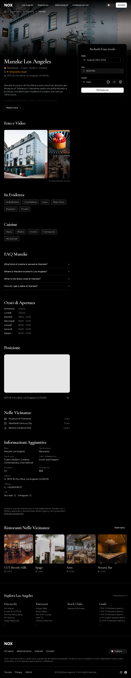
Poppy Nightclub (11, 621)
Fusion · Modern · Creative (34, 68)
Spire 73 (39, 617)
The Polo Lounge (43, 614)
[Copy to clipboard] (68, 398)
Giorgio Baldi (41, 608)
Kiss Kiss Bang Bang (13, 614)
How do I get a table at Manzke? (21, 286)
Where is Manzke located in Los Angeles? (25, 271)
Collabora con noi (81, 5)
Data (83, 56)
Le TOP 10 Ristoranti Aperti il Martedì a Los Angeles (112, 621)
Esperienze (43, 5)
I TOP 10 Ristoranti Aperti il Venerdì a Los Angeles (111, 614)
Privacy (18, 672)
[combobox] (110, 5)
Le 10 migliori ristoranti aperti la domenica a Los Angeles (113, 617)
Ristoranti (30, 11)
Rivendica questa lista (13, 514)
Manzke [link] (42, 11)
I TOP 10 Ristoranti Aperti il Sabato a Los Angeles (111, 608)
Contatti (50, 651)
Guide (103, 604)
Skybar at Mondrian (76, 608)
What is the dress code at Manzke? (22, 279)
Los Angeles (27, 5)
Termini (8, 672)
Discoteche (10, 604)
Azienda (39, 651)
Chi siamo (9, 651)
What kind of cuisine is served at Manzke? (26, 264)
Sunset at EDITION (12, 611)
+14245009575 (14, 487)
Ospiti (84, 78)
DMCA (28, 672)
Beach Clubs (75, 604)
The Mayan (9, 608)
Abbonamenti (61, 5)
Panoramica (118, 595)
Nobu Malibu (41, 611)
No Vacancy (9, 617)
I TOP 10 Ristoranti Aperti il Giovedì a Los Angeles (111, 611)
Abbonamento (24, 651)
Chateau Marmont (44, 621)
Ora (82, 67)
